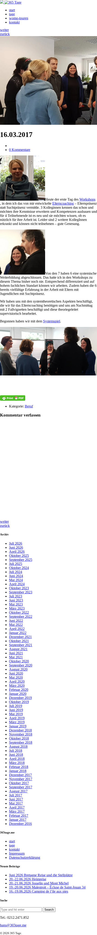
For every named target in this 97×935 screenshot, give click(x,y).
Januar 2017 (17, 820)
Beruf (29, 406)
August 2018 (18, 746)
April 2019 (17, 718)
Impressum (17, 853)
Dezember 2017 (20, 775)
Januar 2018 (17, 771)
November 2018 (20, 734)
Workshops (87, 199)
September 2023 (20, 592)
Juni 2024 (16, 576)
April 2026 (17, 551)
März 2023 (17, 608)
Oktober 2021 (19, 641)
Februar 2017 (18, 815)
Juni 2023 (16, 600)
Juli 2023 (15, 596)
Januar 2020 (17, 694)
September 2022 (20, 616)
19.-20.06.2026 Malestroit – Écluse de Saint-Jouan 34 (47, 887)
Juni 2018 (16, 755)
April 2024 (17, 584)
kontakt (14, 22)
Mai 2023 (16, 604)
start (12, 10)
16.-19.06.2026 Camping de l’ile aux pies (38, 891)
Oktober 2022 (19, 612)
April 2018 (17, 759)
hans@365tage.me (13, 925)
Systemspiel (51, 321)
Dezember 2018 (20, 730)
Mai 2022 (16, 625)
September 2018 (20, 742)
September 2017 (20, 787)
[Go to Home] (10, 2)
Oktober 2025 (19, 556)
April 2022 (17, 629)
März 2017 (17, 811)
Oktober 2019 (19, 702)
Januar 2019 (17, 726)
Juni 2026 (16, 547)
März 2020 (17, 685)
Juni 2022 (16, 621)
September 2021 (20, 645)
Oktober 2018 (19, 738)
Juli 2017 (15, 795)
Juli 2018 (15, 750)
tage (12, 14)
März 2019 (17, 722)
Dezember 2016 (20, 824)
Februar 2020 (18, 690)
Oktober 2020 (19, 661)
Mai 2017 (16, 803)
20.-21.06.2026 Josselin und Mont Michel (39, 883)
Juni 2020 (16, 673)
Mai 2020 (16, 677)
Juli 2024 (15, 572)
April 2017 (17, 807)
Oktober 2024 (19, 568)
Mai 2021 (16, 657)
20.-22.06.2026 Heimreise (27, 879)
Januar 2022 (17, 633)
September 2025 (20, 560)
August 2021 (18, 649)
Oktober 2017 (19, 783)
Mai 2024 (16, 580)
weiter (4, 30)
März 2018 (17, 763)
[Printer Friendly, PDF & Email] (12, 398)
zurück (5, 34)
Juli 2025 (15, 564)
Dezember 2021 (20, 637)
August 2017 (18, 791)
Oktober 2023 (19, 588)
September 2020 (20, 665)
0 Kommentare (19, 150)
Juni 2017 (16, 799)
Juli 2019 (15, 706)
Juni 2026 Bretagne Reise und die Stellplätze (41, 875)
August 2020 (18, 669)
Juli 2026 (15, 543)
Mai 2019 (16, 714)
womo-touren (18, 18)
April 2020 (17, 681)
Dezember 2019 (20, 698)
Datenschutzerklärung (24, 857)
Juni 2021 (16, 653)
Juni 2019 (16, 710)
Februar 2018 (18, 767)
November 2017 (20, 779)
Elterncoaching (63, 203)
